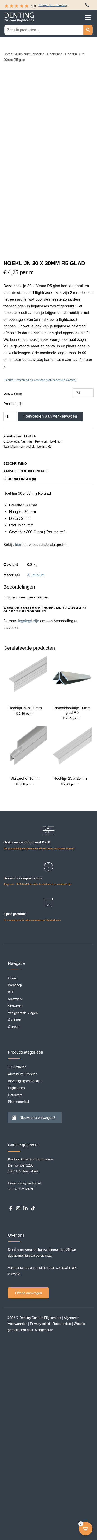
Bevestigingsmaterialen (25, 1081)
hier (18, 544)
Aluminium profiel (22, 446)
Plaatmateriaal (18, 1102)
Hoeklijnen (54, 54)
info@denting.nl (29, 1183)
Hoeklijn (41, 446)
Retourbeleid (62, 1324)
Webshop (15, 985)
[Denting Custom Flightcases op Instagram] (18, 1208)
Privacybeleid (40, 1324)
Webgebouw (43, 1330)
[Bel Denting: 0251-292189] (87, 5)
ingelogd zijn (28, 621)
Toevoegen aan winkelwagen (50, 416)
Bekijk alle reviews (52, 5)
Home (7, 54)
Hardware (15, 1095)
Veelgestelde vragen (23, 1013)
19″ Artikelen (17, 1067)
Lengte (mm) (12, 393)
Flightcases (16, 1088)
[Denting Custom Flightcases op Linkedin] (25, 1208)
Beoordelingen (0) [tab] (19, 479)
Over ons (15, 1020)
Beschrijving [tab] (15, 463)
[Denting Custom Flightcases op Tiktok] (33, 1208)
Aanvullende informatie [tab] (25, 471)
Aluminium (36, 575)
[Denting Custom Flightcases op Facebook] (11, 1208)
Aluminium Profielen (29, 54)
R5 (49, 446)
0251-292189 (23, 1189)
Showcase (15, 1006)
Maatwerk (15, 999)
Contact (13, 1027)
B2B (11, 992)
